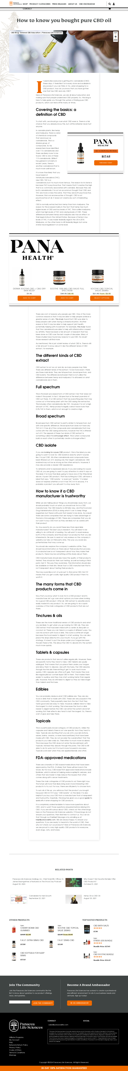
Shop (25, 4)
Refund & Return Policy (18, 1045)
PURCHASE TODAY (106, 163)
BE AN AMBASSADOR (80, 1003)
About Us (72, 4)
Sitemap (12, 1055)
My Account (14, 1040)
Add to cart (29, 298)
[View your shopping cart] (110, 9)
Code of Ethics (15, 1050)
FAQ (11, 1043)
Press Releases (59, 4)
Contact (27, 9)
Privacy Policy (15, 1048)
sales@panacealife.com (58, 1025)
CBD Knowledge (87, 4)
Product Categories (40, 4)
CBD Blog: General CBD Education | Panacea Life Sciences (36, 33)
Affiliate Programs (16, 1037)
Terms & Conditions (17, 1053)
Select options (101, 298)
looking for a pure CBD (53, 452)
